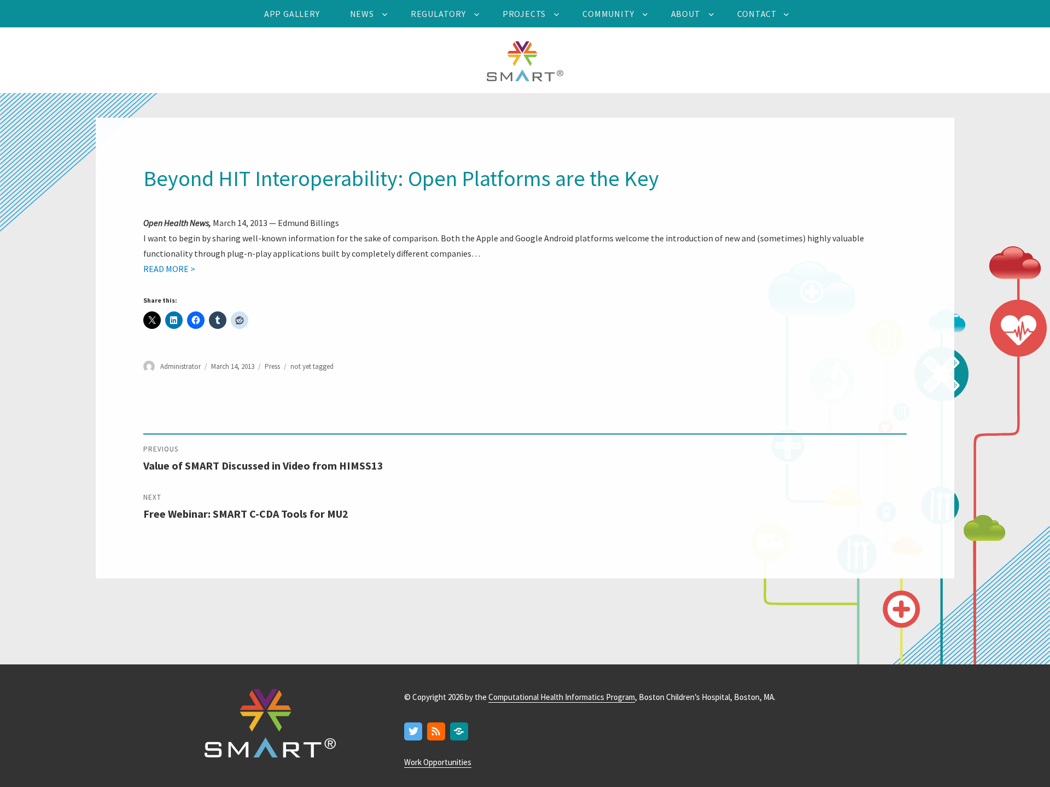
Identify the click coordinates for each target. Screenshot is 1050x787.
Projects (524, 13)
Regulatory (438, 13)
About (686, 13)
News (362, 13)
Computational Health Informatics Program (561, 697)
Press (272, 366)
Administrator (180, 366)
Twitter (413, 732)
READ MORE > (169, 268)
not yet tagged (312, 366)
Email (459, 732)
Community (608, 13)
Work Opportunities (437, 762)
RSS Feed (436, 732)
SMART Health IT (525, 60)
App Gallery (292, 13)
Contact (757, 13)
